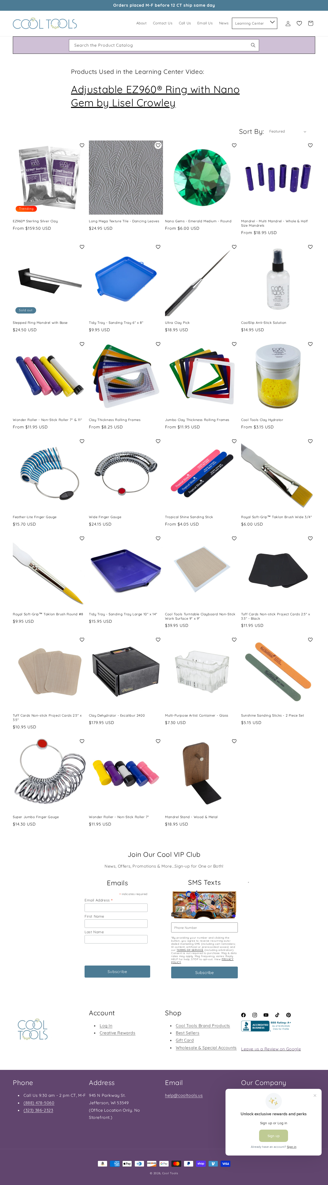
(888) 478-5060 (39, 1102)
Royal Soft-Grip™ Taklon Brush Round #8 (48, 614)
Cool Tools (170, 1173)
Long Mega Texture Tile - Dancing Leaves (124, 221)
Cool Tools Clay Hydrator (262, 420)
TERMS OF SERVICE (190, 950)
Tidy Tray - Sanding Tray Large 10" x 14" (123, 614)
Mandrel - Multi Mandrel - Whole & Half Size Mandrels (274, 223)
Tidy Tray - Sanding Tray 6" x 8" (116, 322)
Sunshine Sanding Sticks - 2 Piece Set (272, 715)
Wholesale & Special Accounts (206, 1047)
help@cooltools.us (184, 1095)
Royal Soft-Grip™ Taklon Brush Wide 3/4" (276, 517)
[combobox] (164, 45)
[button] (272, 21)
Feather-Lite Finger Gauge (35, 517)
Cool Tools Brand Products (203, 1025)
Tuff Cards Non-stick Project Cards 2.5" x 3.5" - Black (275, 616)
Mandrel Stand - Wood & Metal (191, 817)
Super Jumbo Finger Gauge (36, 817)
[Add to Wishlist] (82, 145)
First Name (94, 916)
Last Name (94, 932)
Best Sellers (187, 1032)
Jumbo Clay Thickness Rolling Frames (197, 420)
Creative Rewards (118, 1032)
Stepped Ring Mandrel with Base (40, 322)
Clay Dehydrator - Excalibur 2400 (117, 715)
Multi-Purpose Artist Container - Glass (196, 715)
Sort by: (251, 131)
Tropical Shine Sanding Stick (189, 517)
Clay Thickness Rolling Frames (114, 420)
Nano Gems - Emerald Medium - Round (198, 221)
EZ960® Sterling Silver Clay (35, 221)
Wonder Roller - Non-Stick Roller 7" (119, 817)
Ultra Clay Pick (177, 322)
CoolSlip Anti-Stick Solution (263, 322)
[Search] (253, 45)
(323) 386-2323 (38, 1110)
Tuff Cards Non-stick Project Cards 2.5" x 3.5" (47, 717)
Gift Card (185, 1040)
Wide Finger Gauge (105, 517)
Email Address (99, 900)
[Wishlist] (299, 23)
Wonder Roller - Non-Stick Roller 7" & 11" (47, 420)
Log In (106, 1025)
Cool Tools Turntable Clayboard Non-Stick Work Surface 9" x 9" (200, 616)
